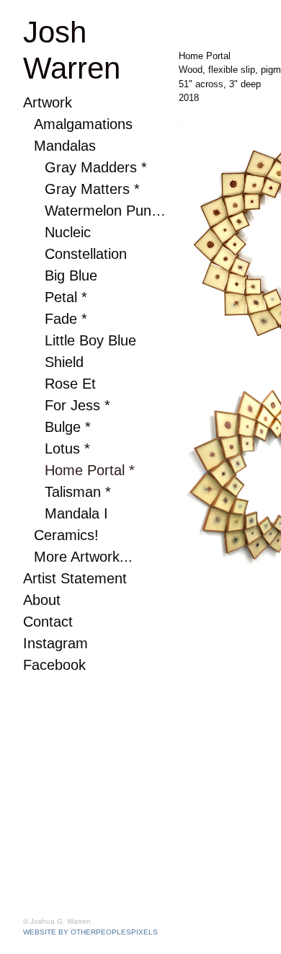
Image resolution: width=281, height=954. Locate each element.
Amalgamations (67, 123)
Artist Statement (59, 578)
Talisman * (68, 491)
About (35, 599)
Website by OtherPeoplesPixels (90, 932)
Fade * (59, 318)
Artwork (40, 102)
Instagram (45, 643)
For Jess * (67, 405)
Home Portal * (75, 469)
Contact (39, 621)
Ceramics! (54, 534)
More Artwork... (69, 556)
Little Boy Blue (76, 340)
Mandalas (55, 145)
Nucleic (60, 232)
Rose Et (62, 383)
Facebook (43, 664)
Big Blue (63, 275)
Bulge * (61, 426)
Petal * (59, 296)
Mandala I (66, 513)
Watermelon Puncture (90, 210)
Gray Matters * (78, 188)
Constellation (72, 253)
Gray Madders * (79, 167)
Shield (58, 361)
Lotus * (60, 448)
